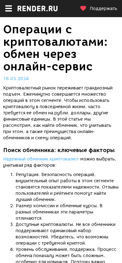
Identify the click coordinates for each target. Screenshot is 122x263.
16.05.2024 (16, 78)
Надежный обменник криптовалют (41, 159)
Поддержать (103, 8)
